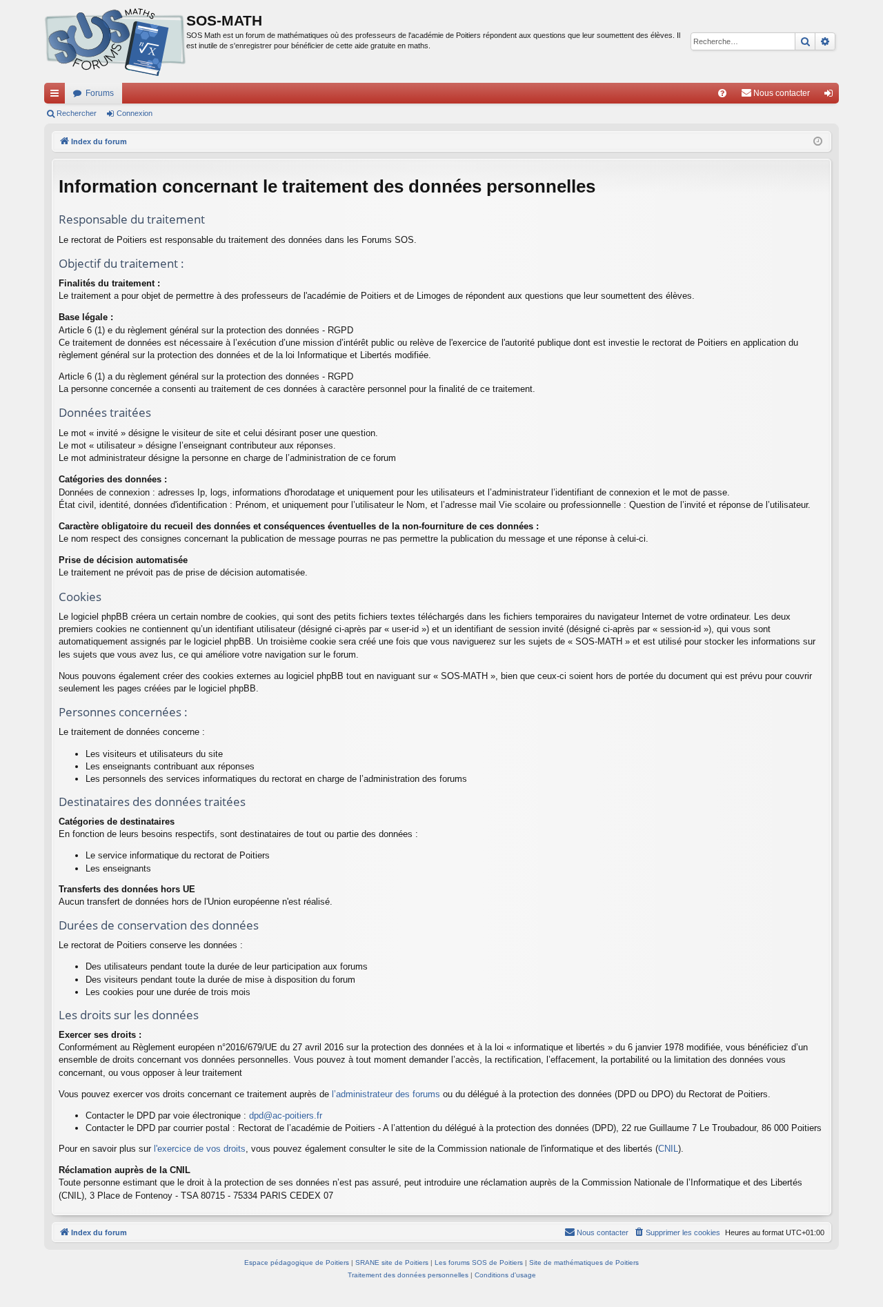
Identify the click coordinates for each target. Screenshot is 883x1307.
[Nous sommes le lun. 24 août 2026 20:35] (817, 142)
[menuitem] (722, 93)
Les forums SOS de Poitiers (479, 1262)
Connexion (134, 113)
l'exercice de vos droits (200, 1148)
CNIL (668, 1148)
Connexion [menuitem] (831, 96)
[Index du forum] (115, 41)
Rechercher (77, 113)
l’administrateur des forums (386, 1094)
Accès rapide (57, 96)
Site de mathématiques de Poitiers (584, 1262)
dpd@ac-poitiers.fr (285, 1115)
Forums (100, 93)
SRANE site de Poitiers (391, 1262)
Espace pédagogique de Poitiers (296, 1262)
